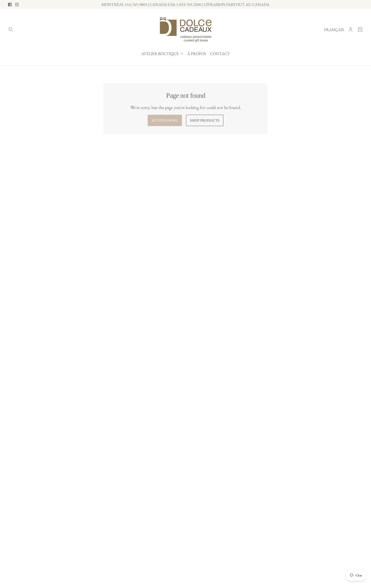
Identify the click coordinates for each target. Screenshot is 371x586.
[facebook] (10, 4)
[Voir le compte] (350, 29)
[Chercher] (11, 29)
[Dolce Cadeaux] (186, 29)
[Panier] (360, 29)
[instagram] (17, 4)
